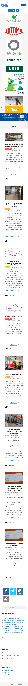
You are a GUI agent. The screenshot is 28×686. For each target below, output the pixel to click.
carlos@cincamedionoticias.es (13, 655)
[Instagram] (13, 10)
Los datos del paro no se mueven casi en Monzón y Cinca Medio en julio (14, 488)
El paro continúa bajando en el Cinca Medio (14, 544)
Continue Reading (14, 174)
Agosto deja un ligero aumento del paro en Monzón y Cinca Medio (14, 263)
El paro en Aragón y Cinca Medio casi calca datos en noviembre (14, 205)
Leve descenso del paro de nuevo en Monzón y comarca (14, 315)
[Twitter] (17, 10)
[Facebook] (10, 10)
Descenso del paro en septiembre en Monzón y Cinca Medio (14, 431)
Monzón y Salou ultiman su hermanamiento (14, 620)
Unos (12, 684)
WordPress (20, 684)
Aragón (7, 435)
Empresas (7, 209)
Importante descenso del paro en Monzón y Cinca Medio (14, 373)
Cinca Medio (9, 148)
